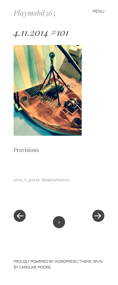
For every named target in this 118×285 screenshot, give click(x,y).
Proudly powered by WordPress (45, 261)
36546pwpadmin (55, 180)
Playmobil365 (35, 13)
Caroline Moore (35, 267)
